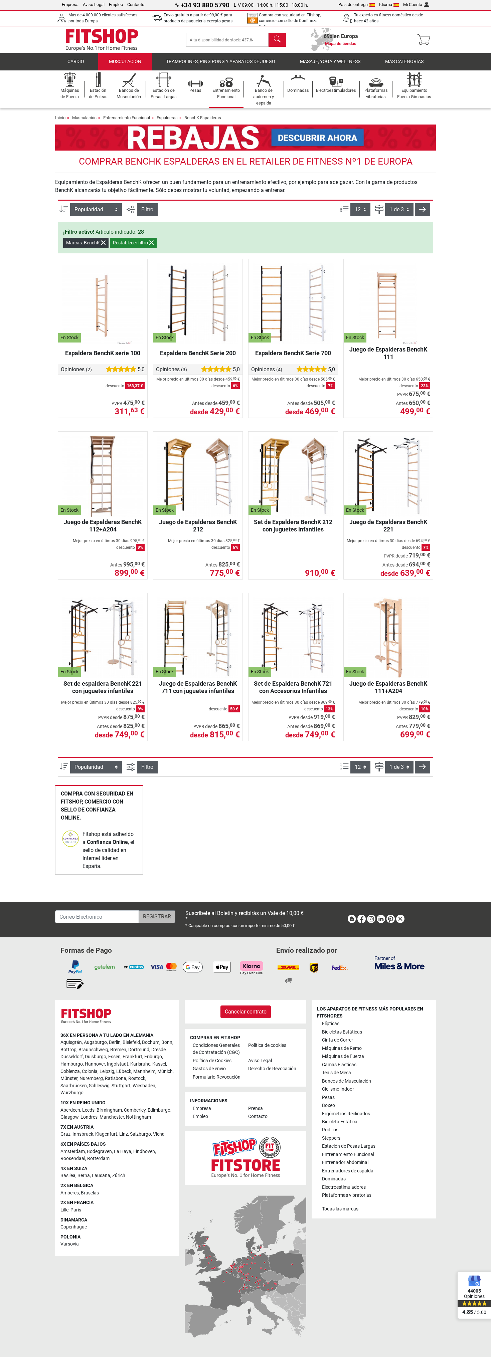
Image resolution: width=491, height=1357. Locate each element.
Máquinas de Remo (342, 1048)
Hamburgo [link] (71, 1064)
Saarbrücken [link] (73, 1086)
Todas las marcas (340, 1209)
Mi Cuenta (412, 4)
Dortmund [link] (138, 1050)
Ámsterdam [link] (72, 1151)
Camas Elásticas (339, 1065)
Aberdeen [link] (70, 1110)
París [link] (75, 1210)
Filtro (147, 209)
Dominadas (334, 1179)
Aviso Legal (94, 4)
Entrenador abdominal (345, 1162)
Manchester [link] (112, 1117)
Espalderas (167, 117)
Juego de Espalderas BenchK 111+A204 (388, 687)
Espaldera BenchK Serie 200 (198, 353)
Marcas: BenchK (83, 242)
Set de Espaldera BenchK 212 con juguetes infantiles (293, 525)
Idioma (385, 4)
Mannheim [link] (144, 1071)
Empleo (116, 4)
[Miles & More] (400, 962)
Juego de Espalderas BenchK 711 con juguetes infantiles (198, 687)
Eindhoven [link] (144, 1151)
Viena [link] (159, 1134)
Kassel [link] (159, 1064)
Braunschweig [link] (93, 1050)
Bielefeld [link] (131, 1042)
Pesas (328, 1097)
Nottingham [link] (138, 1117)
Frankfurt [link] (132, 1057)
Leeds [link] (88, 1110)
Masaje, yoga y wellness (330, 61)
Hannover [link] (95, 1064)
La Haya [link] (122, 1151)
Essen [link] (114, 1057)
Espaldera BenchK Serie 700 (293, 353)
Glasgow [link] (69, 1117)
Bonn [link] (166, 1042)
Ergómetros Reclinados (346, 1114)
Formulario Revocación (216, 1077)
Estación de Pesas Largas (348, 1146)
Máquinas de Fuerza (343, 1056)
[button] (422, 209)
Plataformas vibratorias (346, 1195)
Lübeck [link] (123, 1071)
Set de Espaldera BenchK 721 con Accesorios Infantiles (293, 687)
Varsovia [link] (69, 1244)
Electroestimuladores (344, 1187)
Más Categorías (404, 61)
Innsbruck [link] (82, 1134)
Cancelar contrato (246, 1011)
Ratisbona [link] (115, 1078)
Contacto (135, 4)
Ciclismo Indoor (338, 1089)
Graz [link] (65, 1134)
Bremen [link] (118, 1050)
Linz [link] (123, 1134)
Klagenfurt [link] (106, 1134)
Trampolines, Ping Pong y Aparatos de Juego (220, 61)
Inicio (60, 117)
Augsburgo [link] (95, 1042)
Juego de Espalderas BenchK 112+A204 (103, 525)
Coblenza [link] (70, 1071)
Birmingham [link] (109, 1110)
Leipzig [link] (107, 1071)
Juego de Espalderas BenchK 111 (388, 353)
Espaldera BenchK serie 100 (102, 353)
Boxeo (328, 1105)
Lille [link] (64, 1210)
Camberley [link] (135, 1110)
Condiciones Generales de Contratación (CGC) (216, 1049)
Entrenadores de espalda (347, 1171)
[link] (70, 838)
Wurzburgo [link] (72, 1093)
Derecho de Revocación (272, 1069)
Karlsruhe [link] (140, 1064)
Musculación (125, 61)
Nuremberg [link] (91, 1078)
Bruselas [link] (90, 1193)
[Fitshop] (102, 39)
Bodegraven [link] (99, 1151)
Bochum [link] (150, 1042)
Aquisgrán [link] (71, 1042)
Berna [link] (83, 1175)
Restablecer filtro (131, 242)
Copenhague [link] (73, 1227)
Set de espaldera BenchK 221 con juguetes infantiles (102, 687)
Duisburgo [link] (95, 1057)
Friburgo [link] (153, 1057)
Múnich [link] (165, 1071)
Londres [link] (89, 1117)
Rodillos (330, 1130)
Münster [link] (68, 1078)
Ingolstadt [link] (117, 1064)
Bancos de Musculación (346, 1081)
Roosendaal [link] (72, 1158)
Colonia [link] (90, 1071)
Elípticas (330, 1024)
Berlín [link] (115, 1042)
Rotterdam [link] (98, 1158)
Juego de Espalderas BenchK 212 (198, 525)
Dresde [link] (158, 1050)
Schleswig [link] (99, 1086)
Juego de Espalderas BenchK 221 (388, 525)
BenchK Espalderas (202, 117)
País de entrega (353, 4)
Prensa (255, 1108)
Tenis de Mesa (336, 1073)
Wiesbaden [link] (144, 1086)
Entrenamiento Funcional (126, 117)
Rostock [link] (136, 1078)
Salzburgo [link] (140, 1134)
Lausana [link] (101, 1175)
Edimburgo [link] (159, 1110)
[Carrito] (426, 39)
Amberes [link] (69, 1193)
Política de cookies (267, 1045)
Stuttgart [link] (121, 1086)
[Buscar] (277, 40)
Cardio (75, 61)
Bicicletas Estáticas (342, 1032)
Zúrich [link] (118, 1175)
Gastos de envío (209, 1069)
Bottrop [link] (68, 1050)
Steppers (331, 1138)
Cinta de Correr (337, 1040)
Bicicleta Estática (339, 1122)
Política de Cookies (212, 1061)
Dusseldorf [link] (71, 1057)
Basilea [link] (67, 1175)
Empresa (70, 4)
